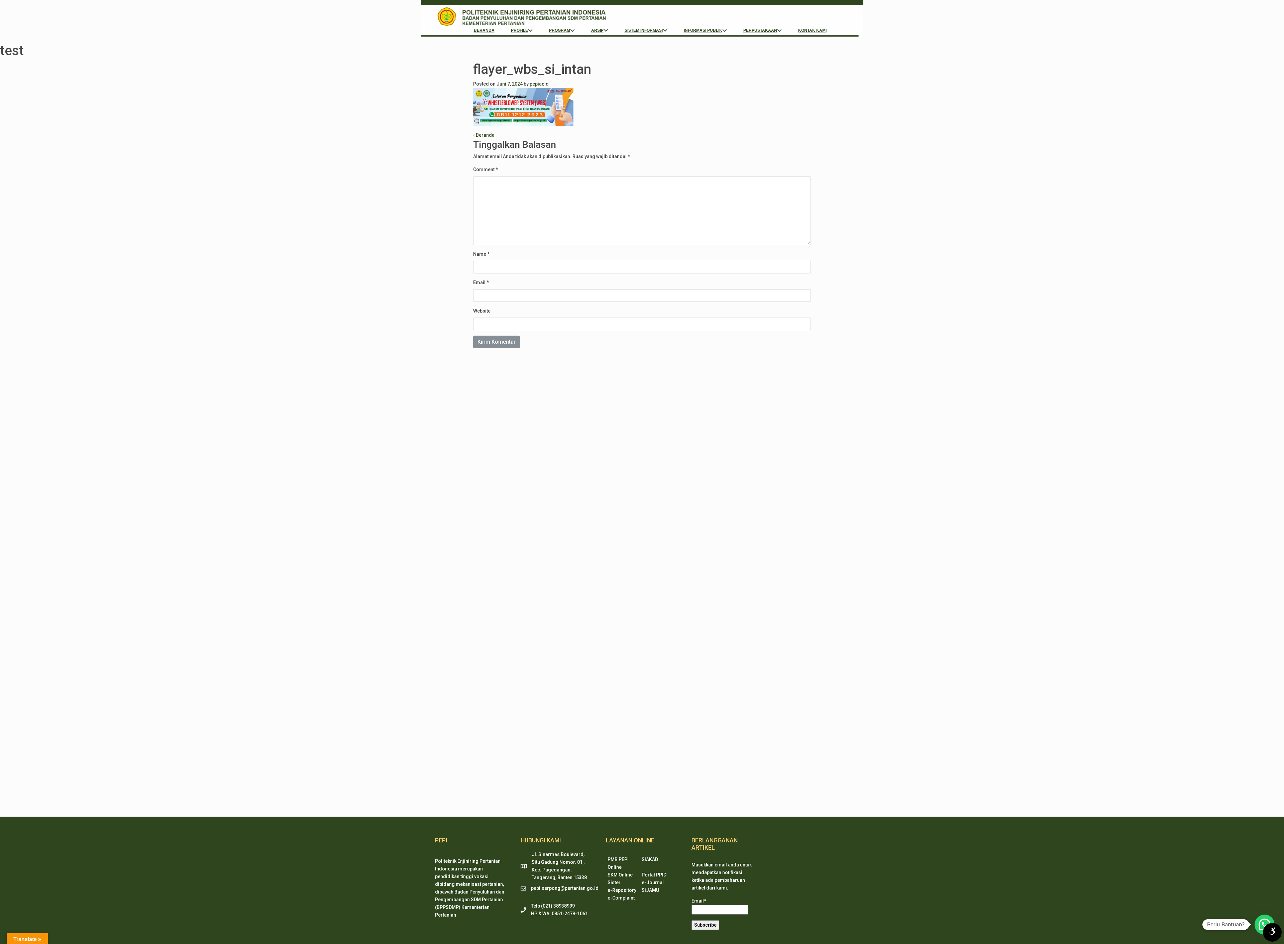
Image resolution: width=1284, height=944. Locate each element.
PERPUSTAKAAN (760, 30)
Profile (519, 30)
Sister (614, 882)
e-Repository (622, 890)
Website (482, 311)
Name (481, 254)
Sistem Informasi (644, 30)
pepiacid (539, 84)
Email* (698, 901)
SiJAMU (650, 890)
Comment (485, 169)
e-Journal (653, 882)
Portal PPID (654, 874)
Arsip (597, 30)
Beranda (484, 30)
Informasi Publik (703, 30)
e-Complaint (621, 898)
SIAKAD (650, 859)
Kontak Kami (812, 30)
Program (559, 30)
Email (481, 282)
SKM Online (620, 874)
